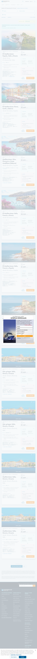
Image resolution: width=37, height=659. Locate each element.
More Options (14, 657)
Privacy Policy (18, 654)
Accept (22, 657)
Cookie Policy (13, 654)
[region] (18, 654)
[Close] (35, 650)
